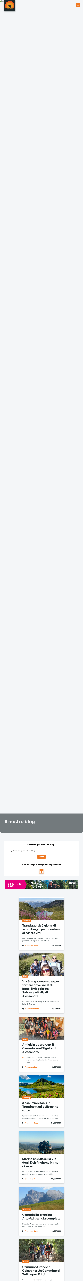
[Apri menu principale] (78, 5)
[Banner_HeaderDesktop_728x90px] (41, 884)
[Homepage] (9, 5)
